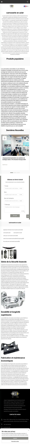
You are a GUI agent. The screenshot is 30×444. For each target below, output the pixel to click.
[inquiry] (28, 216)
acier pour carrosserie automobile (10, 235)
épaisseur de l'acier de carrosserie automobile (13, 229)
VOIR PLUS (4, 164)
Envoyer (15, 215)
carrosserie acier (6, 232)
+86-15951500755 (7, 424)
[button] (11, 172)
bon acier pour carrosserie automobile (11, 241)
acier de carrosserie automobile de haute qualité (13, 238)
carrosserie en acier (18, 232)
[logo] (11, 6)
